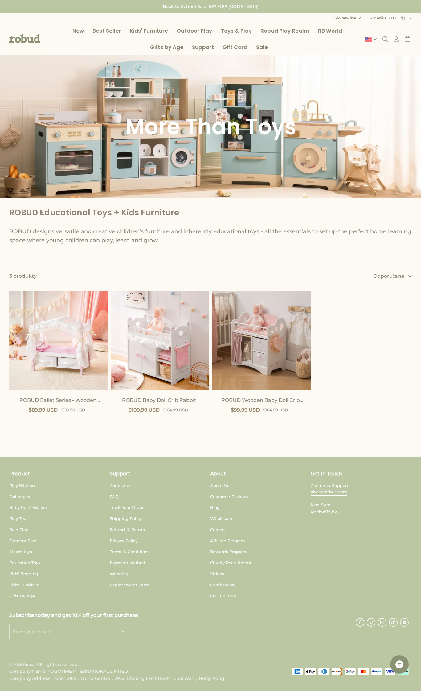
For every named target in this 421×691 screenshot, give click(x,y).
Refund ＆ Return (127, 529)
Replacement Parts (129, 584)
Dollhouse (19, 496)
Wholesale (221, 518)
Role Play (18, 529)
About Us (219, 485)
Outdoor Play (22, 540)
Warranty (119, 573)
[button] (24, 38)
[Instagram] (382, 622)
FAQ (114, 496)
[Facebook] (360, 622)
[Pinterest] (371, 622)
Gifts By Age (22, 595)
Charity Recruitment (230, 562)
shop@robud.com (329, 491)
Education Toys (24, 562)
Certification (222, 584)
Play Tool (18, 518)
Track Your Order (127, 507)
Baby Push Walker (28, 507)
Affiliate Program (227, 540)
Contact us (121, 485)
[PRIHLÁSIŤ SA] (396, 39)
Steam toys (20, 551)
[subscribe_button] (123, 631)
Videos (217, 573)
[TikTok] (393, 622)
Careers (218, 529)
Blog (215, 507)
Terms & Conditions (130, 551)
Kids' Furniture (24, 584)
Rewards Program (228, 551)
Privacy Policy (123, 540)
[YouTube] (404, 622)
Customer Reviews (229, 496)
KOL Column (223, 595)
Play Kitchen (22, 485)
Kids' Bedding (23, 573)
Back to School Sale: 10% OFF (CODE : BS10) (211, 6)
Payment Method (127, 562)
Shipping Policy (126, 518)
